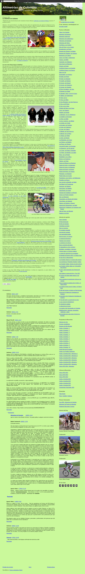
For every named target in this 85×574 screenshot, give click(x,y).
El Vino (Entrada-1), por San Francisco (68, 102)
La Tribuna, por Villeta (64, 135)
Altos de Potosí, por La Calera (66, 47)
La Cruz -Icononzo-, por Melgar (66, 121)
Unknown (9, 537)
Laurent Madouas (21, 242)
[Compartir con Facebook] (8, 284)
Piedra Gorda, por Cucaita (65, 175)
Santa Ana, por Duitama (65, 186)
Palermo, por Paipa (63, 161)
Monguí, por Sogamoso (64, 159)
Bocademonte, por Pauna (65, 49)
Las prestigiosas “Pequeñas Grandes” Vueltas (70, 261)
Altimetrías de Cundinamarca (66, 38)
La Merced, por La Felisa (65, 133)
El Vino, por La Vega (64, 106)
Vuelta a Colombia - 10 (64, 347)
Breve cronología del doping (66, 245)
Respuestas (11, 412)
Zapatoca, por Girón (64, 213)
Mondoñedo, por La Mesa (65, 156)
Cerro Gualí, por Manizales (65, 64)
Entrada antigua (51, 567)
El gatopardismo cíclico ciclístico (67, 247)
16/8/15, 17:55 (24, 421)
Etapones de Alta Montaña (65, 326)
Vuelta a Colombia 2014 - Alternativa (68, 360)
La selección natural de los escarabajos (68, 253)
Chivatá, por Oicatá (63, 66)
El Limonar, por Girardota (65, 87)
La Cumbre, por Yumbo (64, 123)
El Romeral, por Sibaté (64, 91)
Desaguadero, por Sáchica (65, 74)
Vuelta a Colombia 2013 (65, 381)
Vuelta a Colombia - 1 (64, 328)
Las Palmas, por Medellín (65, 142)
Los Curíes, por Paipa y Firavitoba (67, 150)
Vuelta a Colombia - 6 (64, 338)
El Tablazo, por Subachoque (66, 95)
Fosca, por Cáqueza (64, 110)
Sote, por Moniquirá (64, 197)
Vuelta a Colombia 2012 (65, 379)
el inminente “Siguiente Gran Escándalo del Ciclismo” (24, 260)
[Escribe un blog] (5, 284)
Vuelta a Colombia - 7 (64, 341)
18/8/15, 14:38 (15, 525)
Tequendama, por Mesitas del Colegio (68, 199)
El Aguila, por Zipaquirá (64, 78)
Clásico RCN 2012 (63, 372)
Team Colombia (63, 219)
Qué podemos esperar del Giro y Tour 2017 (69, 273)
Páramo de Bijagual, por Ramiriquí (67, 163)
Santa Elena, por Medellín (65, 188)
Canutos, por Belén (63, 59)
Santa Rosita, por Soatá (65, 190)
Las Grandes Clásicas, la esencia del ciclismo (70, 259)
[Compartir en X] (6, 284)
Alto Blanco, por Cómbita (65, 45)
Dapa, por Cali (62, 72)
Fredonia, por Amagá (64, 112)
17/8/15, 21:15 (22, 488)
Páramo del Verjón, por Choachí (66, 171)
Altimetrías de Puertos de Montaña (67, 404)
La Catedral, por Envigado (65, 116)
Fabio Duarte (62, 393)
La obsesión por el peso (65, 306)
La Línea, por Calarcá (64, 129)
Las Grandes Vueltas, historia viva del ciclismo (70, 264)
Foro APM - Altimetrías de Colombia (67, 402)
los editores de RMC (41, 187)
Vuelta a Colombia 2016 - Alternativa (68, 364)
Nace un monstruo (63, 228)
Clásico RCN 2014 (63, 377)
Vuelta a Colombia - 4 (64, 334)
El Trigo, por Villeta (63, 99)
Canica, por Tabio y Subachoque (67, 57)
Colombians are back (64, 226)
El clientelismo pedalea (64, 304)
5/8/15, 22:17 (18, 320)
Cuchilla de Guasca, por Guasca (67, 70)
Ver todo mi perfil (63, 26)
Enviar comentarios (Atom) (16, 570)
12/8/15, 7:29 (15, 336)
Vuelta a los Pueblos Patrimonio (67, 351)
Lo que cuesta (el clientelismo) (66, 302)
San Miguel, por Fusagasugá (66, 184)
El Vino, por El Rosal (64, 104)
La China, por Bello (63, 119)
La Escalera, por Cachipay (65, 125)
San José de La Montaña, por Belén (67, 182)
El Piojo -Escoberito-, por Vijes (66, 89)
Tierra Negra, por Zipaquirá (65, 201)
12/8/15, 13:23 (15, 352)
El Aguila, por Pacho (64, 76)
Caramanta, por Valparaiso (65, 62)
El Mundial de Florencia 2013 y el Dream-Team (70, 255)
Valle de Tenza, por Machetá (66, 211)
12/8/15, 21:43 (29, 415)
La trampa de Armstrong (65, 238)
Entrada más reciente (8, 567)
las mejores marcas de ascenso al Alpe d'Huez (41, 241)
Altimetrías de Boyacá (64, 36)
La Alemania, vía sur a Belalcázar (67, 114)
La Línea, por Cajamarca (65, 127)
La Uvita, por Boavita (64, 138)
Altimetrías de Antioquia (65, 34)
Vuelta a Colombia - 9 (64, 345)
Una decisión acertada (64, 232)
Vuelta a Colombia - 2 (64, 330)
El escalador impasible (64, 230)
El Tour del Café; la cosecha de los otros (69, 299)
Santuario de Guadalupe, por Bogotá (68, 192)
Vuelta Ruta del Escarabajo (65, 349)
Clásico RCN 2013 (63, 374)
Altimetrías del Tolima (64, 43)
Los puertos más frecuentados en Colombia (69, 308)
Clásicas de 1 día (63, 322)
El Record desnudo (63, 221)
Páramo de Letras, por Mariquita (67, 167)
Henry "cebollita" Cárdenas (65, 396)
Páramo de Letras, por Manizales (67, 165)
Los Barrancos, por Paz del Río (66, 148)
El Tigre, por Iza (63, 97)
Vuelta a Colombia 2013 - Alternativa (68, 358)
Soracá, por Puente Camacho (66, 194)
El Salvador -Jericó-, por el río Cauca (68, 93)
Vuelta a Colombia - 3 (64, 332)
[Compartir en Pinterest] (9, 284)
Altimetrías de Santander (65, 40)
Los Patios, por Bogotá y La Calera (67, 152)
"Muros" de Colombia (64, 32)
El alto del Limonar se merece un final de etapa (70, 290)
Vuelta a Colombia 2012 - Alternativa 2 (68, 355)
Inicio (30, 567)
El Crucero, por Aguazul (65, 83)
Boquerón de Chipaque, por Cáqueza (68, 53)
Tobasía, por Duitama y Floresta (67, 203)
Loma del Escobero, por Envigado (67, 146)
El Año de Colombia (64, 223)
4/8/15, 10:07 (15, 294)
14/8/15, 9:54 (18, 501)
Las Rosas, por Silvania (65, 144)
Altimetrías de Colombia (19, 7)
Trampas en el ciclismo (64, 240)
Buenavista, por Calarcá (65, 55)
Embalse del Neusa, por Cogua (66, 108)
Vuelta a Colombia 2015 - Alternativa (68, 362)
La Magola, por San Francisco (66, 131)
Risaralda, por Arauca (64, 180)
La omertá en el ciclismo (65, 242)
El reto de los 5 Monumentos (66, 257)
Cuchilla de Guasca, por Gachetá (67, 68)
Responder (9, 307)
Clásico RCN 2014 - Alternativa (66, 366)
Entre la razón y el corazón (65, 236)
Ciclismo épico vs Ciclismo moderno (68, 251)
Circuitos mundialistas (64, 324)
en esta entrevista (23, 271)
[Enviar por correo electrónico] (3, 284)
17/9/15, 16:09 (15, 537)
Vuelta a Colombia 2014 (65, 383)
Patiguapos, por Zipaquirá (65, 173)
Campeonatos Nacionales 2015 (66, 387)
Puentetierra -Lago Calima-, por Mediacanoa (69, 178)
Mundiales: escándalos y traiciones (67, 249)
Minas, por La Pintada (64, 154)
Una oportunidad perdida (65, 234)
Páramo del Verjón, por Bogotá (66, 169)
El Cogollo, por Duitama (65, 81)
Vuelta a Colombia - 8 (64, 343)
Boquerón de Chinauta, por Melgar (67, 51)
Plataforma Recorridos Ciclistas (66, 406)
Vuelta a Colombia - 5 (64, 336)
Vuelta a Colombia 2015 (65, 385)
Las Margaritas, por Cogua (65, 140)
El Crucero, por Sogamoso (65, 85)
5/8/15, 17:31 (15, 312)
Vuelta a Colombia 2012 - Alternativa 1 (68, 353)
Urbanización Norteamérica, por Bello (68, 205)
